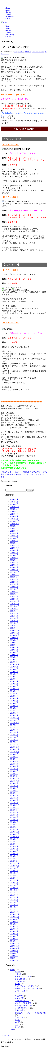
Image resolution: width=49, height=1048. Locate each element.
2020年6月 (14, 645)
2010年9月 (14, 922)
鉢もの (17, 1027)
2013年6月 (14, 846)
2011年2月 (14, 909)
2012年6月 (14, 876)
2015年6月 (14, 791)
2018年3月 (14, 710)
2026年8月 (14, 499)
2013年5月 (14, 849)
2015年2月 (14, 800)
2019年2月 (14, 684)
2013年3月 (14, 854)
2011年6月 (14, 900)
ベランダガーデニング (24, 1006)
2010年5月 (14, 931)
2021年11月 (14, 604)
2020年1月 (14, 657)
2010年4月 (14, 934)
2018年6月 (14, 703)
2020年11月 (14, 633)
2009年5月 (14, 960)
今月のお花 (19, 1010)
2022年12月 (14, 572)
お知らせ (28, 52)
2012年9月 (14, 868)
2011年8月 (14, 895)
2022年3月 (14, 594)
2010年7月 (14, 926)
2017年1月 (14, 744)
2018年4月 (14, 708)
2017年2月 (14, 742)
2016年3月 (14, 769)
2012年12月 (14, 861)
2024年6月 (14, 533)
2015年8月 (14, 786)
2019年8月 (14, 669)
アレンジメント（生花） (25, 986)
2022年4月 (14, 592)
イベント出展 (20, 991)
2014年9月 (14, 812)
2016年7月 (14, 759)
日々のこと (19, 1017)
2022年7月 (14, 584)
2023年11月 (14, 545)
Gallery (8, 12)
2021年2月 (14, 626)
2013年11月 (14, 834)
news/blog (21, 52)
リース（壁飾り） (22, 1008)
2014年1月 (14, 829)
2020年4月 (14, 650)
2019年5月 (14, 677)
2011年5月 (14, 902)
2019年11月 (14, 662)
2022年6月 (14, 587)
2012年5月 (14, 878)
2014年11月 (14, 808)
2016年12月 (14, 747)
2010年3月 (14, 936)
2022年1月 (14, 599)
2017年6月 (14, 732)
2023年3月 (14, 565)
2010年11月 (14, 917)
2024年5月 (14, 536)
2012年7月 (14, 873)
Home (7, 8)
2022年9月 (14, 579)
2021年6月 (14, 616)
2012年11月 (14, 863)
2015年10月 (14, 781)
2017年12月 (14, 718)
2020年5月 (14, 647)
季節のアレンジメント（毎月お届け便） (31, 1013)
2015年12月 (14, 776)
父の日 (17, 1022)
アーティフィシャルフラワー (26, 989)
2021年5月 (14, 618)
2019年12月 (14, 660)
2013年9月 (14, 839)
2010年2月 (14, 939)
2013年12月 (14, 832)
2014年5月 (14, 820)
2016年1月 (14, 774)
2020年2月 (14, 655)
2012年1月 (14, 888)
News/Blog (9, 16)
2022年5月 (14, 589)
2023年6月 (14, 558)
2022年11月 (14, 575)
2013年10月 (14, 837)
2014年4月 (14, 822)
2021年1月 (14, 628)
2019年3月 (14, 681)
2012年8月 (14, 871)
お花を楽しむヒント (23, 976)
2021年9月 (14, 609)
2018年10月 (14, 694)
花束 (16, 1025)
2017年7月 (14, 730)
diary (15, 52)
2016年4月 (14, 766)
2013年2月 (14, 856)
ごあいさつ (19, 981)
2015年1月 (14, 803)
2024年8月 (14, 528)
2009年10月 (14, 948)
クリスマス (19, 996)
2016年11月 (14, 749)
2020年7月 (14, 643)
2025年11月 (14, 507)
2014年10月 (14, 810)
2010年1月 (14, 941)
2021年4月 (14, 621)
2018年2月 (14, 713)
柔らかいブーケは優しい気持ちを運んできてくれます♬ (25, 472)
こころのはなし (21, 979)
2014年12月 (14, 805)
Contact (8, 18)
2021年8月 (14, 611)
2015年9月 (14, 783)
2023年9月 (14, 550)
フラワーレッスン (38, 52)
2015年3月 (14, 798)
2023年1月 (14, 570)
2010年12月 (14, 914)
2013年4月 (14, 851)
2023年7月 (14, 555)
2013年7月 (14, 844)
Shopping (8, 14)
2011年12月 (14, 890)
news (12, 1029)
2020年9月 (14, 638)
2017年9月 (14, 725)
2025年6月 (14, 516)
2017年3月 (14, 740)
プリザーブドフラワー (24, 1003)
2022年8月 (14, 582)
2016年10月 (14, 752)
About (7, 10)
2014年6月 (14, 817)
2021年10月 (14, 606)
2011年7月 (14, 897)
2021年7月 (14, 613)
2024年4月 (14, 538)
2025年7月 (14, 514)
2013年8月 (14, 842)
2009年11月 (14, 946)
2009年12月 (14, 943)
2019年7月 (14, 672)
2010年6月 (14, 929)
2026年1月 (14, 504)
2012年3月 (14, 883)
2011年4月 (14, 905)
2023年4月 (14, 562)
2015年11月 (14, 778)
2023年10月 (14, 548)
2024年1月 (14, 543)
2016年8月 (14, 757)
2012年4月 (14, 880)
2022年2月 (14, 596)
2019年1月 (14, 686)
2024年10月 (14, 524)
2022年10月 (14, 577)
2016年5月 (14, 764)
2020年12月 (14, 630)
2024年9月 (14, 526)
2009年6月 (14, 958)
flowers (17, 972)
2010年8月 (14, 924)
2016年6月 (14, 761)
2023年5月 (14, 560)
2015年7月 (14, 788)
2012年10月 (14, 866)
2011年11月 (14, 892)
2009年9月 (14, 951)
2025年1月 (14, 519)
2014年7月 (14, 815)
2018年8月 (14, 698)
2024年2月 (14, 541)
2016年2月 (14, 771)
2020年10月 (14, 635)
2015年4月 (14, 795)
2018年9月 (14, 696)
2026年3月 (14, 502)
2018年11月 (14, 691)
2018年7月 (14, 701)
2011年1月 (14, 912)
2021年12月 (14, 601)
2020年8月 (14, 640)
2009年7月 (14, 956)
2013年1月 (14, 859)
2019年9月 (14, 667)
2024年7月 (14, 531)
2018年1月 (14, 715)
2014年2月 (14, 827)
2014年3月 (14, 825)
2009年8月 (14, 953)
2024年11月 (14, 521)
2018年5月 (14, 706)
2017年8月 (14, 727)
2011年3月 (14, 907)
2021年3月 (14, 623)
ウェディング (20, 993)
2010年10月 (14, 919)
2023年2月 (14, 567)
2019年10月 (14, 664)
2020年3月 (14, 652)
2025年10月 (14, 509)
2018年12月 (14, 689)
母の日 (17, 1020)
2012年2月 (14, 885)
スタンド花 (19, 998)
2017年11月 (14, 720)
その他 (17, 984)
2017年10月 (14, 723)
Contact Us (5, 1035)
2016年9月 (14, 754)
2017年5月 (14, 735)
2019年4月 (14, 679)
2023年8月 (14, 553)
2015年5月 (14, 793)
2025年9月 (14, 512)
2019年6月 (14, 674)
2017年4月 (14, 737)
